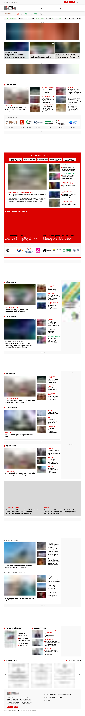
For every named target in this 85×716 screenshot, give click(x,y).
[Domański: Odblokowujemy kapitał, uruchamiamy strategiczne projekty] (41, 429)
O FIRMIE (38, 127)
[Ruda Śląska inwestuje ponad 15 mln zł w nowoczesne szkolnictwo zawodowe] (35, 99)
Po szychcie (9, 105)
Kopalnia (51, 293)
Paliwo (70, 87)
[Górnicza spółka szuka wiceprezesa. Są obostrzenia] (41, 554)
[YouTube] (70, 2)
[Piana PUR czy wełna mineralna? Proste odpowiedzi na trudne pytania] (61, 108)
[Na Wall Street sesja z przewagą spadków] (41, 413)
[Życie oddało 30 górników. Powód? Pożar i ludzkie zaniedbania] (41, 296)
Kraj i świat (73, 8)
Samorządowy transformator (16, 160)
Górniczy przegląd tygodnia (16, 236)
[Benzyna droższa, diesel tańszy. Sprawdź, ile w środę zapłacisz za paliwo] (61, 91)
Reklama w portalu (50, 694)
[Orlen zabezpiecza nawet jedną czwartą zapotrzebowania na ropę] (20, 585)
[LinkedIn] (67, 2)
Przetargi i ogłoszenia (65, 694)
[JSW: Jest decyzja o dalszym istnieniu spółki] (20, 420)
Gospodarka (67, 8)
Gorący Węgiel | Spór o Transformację (59, 236)
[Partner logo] (11, 122)
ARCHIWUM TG (23, 638)
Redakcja (7, 2)
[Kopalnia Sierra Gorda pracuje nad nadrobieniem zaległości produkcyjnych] (41, 546)
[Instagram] (74, 2)
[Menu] (79, 8)
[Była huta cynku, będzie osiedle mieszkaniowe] (54, 203)
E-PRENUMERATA (24, 647)
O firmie (11, 127)
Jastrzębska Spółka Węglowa (51, 631)
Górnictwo (52, 8)
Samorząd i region (48, 87)
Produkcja (9, 432)
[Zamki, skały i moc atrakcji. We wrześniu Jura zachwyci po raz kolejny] (16, 95)
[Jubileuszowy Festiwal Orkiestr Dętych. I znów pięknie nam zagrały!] (41, 469)
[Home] (10, 8)
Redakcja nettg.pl (49, 697)
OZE (69, 96)
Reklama (14, 2)
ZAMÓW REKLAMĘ (24, 640)
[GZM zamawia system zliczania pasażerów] (54, 185)
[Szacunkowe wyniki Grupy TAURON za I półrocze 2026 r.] (54, 176)
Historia (50, 448)
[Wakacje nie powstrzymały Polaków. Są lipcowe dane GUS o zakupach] (41, 421)
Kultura (50, 457)
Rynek (50, 410)
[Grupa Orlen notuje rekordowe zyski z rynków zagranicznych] (41, 595)
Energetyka (59, 8)
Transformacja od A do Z (41, 8)
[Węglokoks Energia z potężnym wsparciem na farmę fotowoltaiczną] (61, 99)
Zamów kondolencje (74, 660)
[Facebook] (65, 2)
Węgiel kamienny (11, 307)
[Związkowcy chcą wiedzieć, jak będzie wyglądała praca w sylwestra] (20, 553)
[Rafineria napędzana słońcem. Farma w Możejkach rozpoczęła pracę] (41, 587)
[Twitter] (72, 2)
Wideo (46, 508)
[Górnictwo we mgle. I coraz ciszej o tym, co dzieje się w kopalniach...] (37, 651)
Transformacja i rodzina (55, 160)
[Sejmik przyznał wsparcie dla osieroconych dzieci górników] (35, 108)
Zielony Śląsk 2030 (29, 159)
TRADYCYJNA (23, 645)
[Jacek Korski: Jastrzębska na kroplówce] (37, 634)
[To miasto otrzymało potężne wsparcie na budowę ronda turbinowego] (27, 177)
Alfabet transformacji (69, 160)
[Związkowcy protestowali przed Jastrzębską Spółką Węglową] (20, 294)
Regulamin (47, 700)
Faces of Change (42, 159)
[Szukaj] (78, 2)
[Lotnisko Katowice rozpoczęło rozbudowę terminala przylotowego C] (35, 91)
